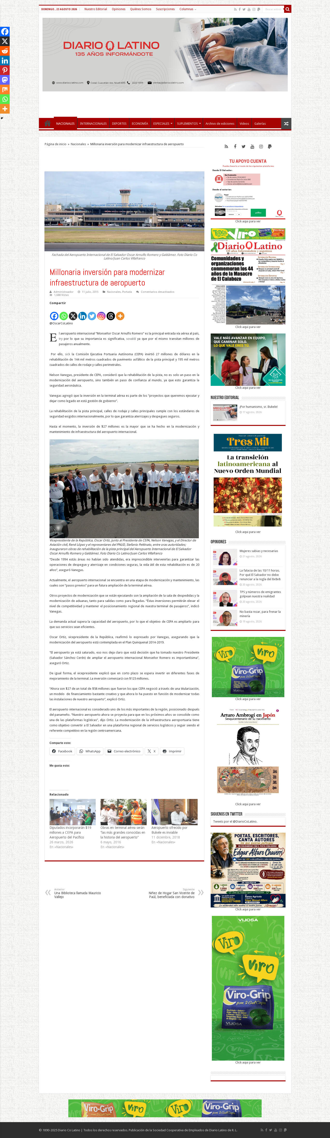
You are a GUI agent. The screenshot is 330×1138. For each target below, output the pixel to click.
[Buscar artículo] (287, 9)
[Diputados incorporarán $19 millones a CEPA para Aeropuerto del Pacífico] (73, 812)
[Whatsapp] (63, 313)
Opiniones (118, 9)
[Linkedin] (82, 313)
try (61, 339)
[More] (120, 313)
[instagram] (254, 9)
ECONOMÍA (140, 123)
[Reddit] (5, 51)
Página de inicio (55, 144)
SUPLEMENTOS (187, 123)
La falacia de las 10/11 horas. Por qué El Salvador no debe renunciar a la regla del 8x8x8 (260, 575)
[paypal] (259, 9)
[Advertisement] (165, 102)
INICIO (47, 123)
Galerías (260, 123)
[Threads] (111, 313)
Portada (127, 291)
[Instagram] (101, 313)
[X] (73, 313)
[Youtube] (249, 9)
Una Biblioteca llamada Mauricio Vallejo (77, 893)
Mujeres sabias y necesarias (259, 551)
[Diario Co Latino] (165, 54)
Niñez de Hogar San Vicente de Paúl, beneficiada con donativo (171, 893)
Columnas (186, 9)
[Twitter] (244, 9)
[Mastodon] (5, 80)
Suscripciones (165, 9)
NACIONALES (65, 123)
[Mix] (5, 89)
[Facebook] (239, 9)
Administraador (63, 291)
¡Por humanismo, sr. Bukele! (259, 407)
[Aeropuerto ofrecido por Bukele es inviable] (174, 812)
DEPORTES (119, 123)
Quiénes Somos (140, 9)
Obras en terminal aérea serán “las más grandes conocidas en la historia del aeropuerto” (122, 832)
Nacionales (78, 144)
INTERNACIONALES (93, 123)
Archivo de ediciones (220, 123)
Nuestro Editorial (96, 9)
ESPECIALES (161, 123)
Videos (244, 123)
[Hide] (2, 118)
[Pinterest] (5, 70)
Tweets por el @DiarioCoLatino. (235, 821)
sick (67, 354)
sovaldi (131, 339)
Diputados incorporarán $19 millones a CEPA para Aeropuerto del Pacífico (70, 832)
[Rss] (235, 9)
